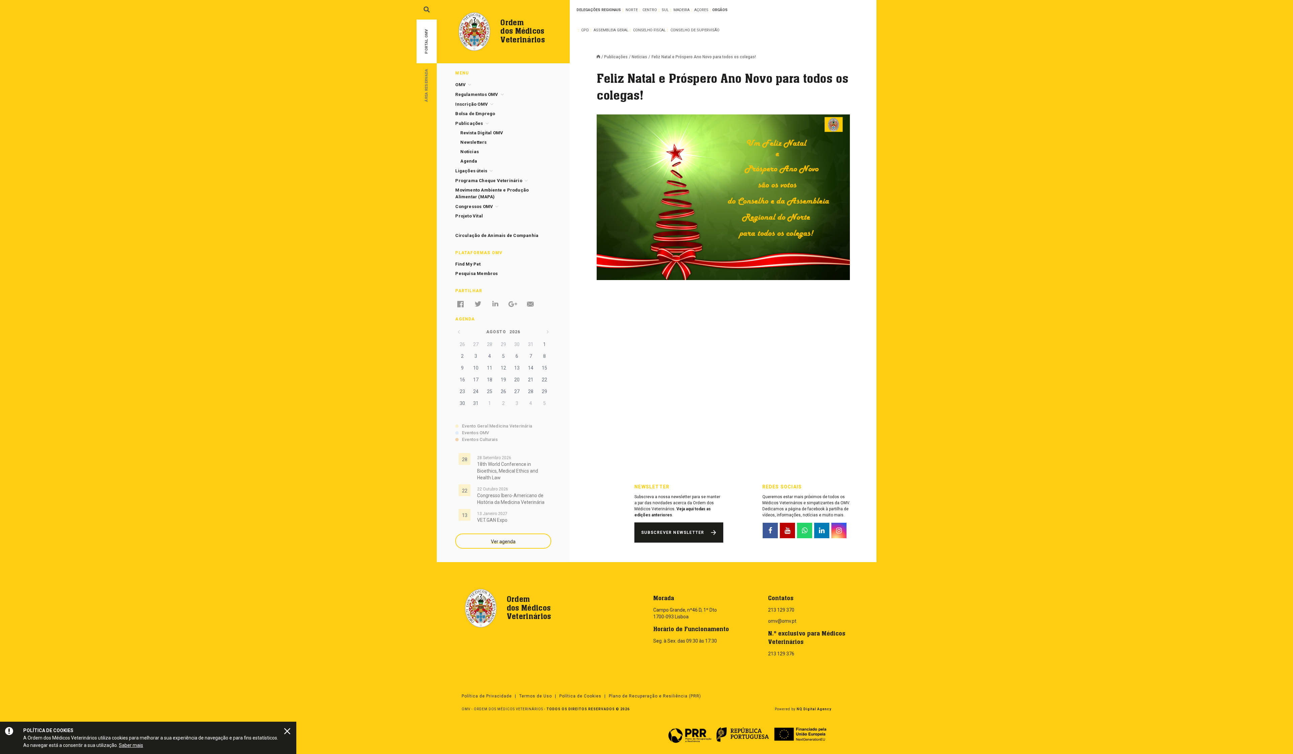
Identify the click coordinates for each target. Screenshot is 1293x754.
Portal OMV (426, 41)
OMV (460, 84)
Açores (701, 10)
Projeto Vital (469, 215)
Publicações (616, 57)
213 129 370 (781, 610)
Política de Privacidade (487, 696)
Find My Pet (467, 264)
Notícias (639, 57)
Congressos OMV (474, 206)
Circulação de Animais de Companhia (496, 235)
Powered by (803, 709)
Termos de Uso (535, 696)
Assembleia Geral (611, 30)
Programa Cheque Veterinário (488, 180)
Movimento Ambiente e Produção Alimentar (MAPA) (492, 193)
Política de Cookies (580, 696)
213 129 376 (781, 653)
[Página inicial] (600, 57)
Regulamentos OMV (476, 94)
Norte (632, 10)
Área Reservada (426, 85)
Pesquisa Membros (476, 273)
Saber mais (131, 745)
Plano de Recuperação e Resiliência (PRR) (655, 696)
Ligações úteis (471, 170)
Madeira (681, 10)
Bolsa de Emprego (475, 113)
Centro (649, 10)
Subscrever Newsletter (672, 532)
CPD (585, 30)
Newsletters (473, 142)
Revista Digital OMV (481, 132)
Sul (665, 10)
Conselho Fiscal (649, 30)
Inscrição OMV (471, 104)
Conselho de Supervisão (695, 30)
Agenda (468, 161)
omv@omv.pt (782, 621)
